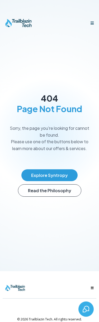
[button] (91, 23)
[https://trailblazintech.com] (18, 23)
